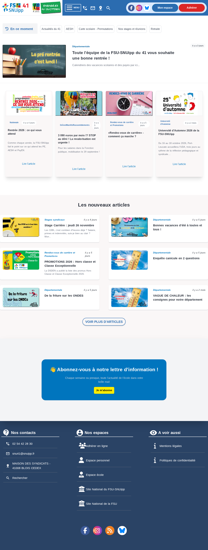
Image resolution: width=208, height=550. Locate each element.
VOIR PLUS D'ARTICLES (104, 322)
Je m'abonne (104, 390)
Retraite (155, 29)
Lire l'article (28, 163)
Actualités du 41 (51, 29)
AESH (69, 29)
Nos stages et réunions (131, 29)
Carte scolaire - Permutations (96, 29)
